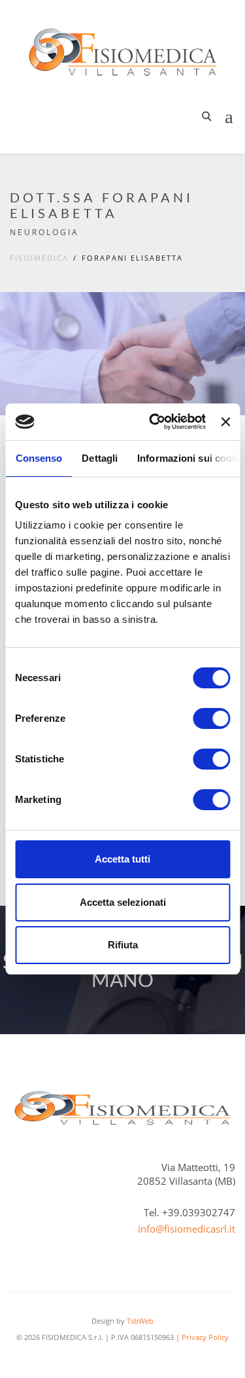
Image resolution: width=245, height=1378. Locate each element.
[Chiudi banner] (225, 421)
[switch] (211, 718)
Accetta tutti (122, 859)
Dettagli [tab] (100, 458)
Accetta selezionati (123, 902)
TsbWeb (140, 1321)
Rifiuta (123, 944)
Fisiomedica (39, 258)
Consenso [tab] (38, 458)
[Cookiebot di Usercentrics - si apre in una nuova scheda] (154, 421)
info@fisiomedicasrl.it (186, 1228)
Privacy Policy (205, 1337)
